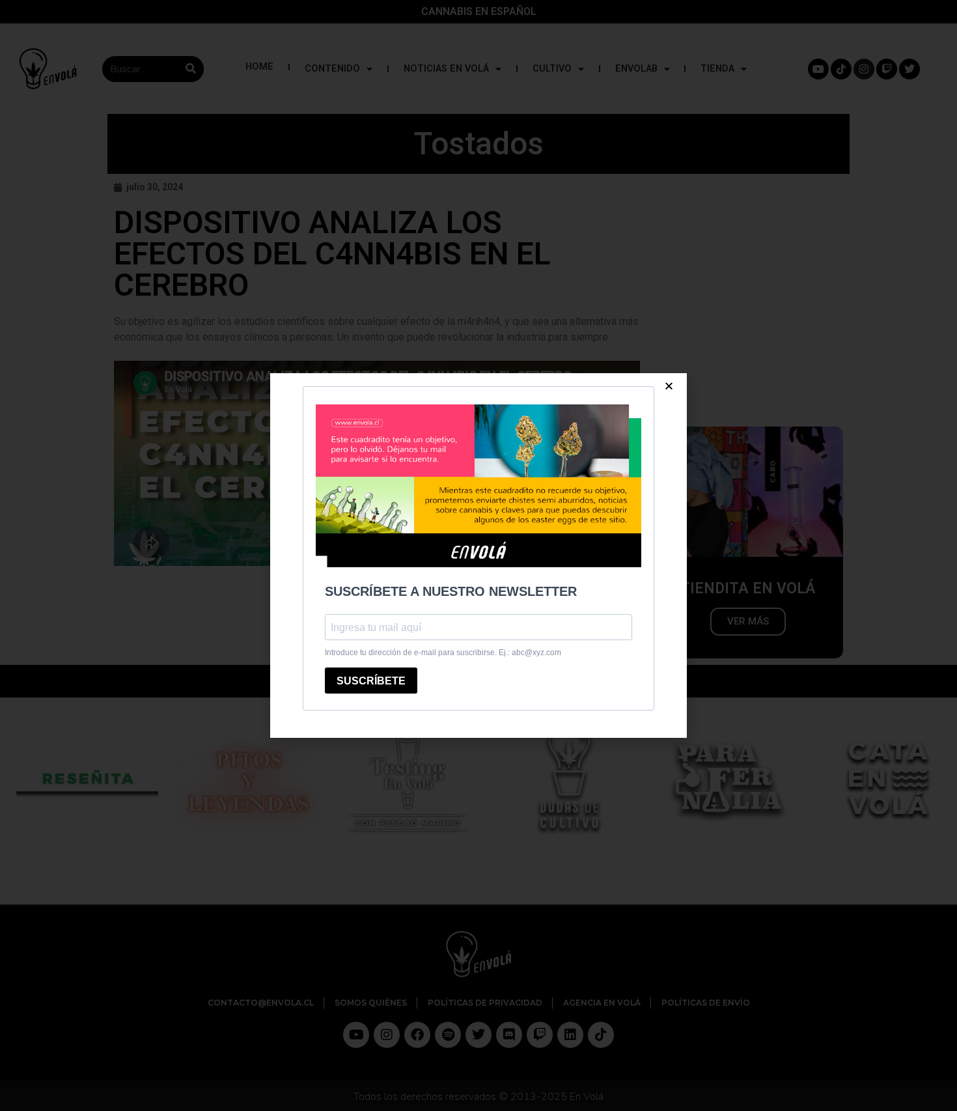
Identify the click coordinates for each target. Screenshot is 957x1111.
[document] (478, 555)
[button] (669, 386)
